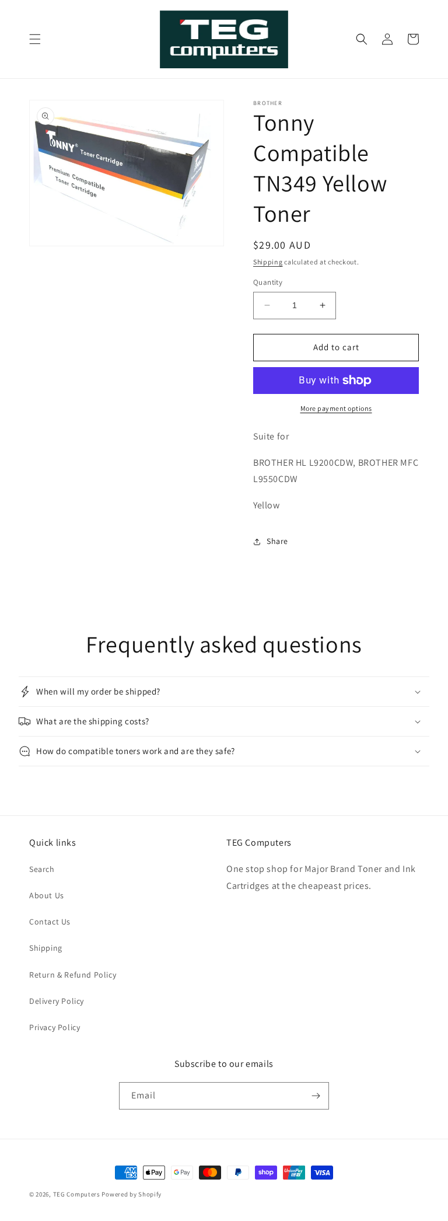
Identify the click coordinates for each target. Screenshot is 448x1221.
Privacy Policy (54, 1027)
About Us (46, 895)
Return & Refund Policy (72, 974)
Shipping (268, 261)
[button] (35, 39)
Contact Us (50, 921)
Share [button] (277, 541)
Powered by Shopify (132, 1194)
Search (42, 869)
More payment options (336, 408)
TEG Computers (76, 1194)
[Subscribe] (315, 1096)
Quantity (267, 282)
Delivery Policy (56, 1001)
